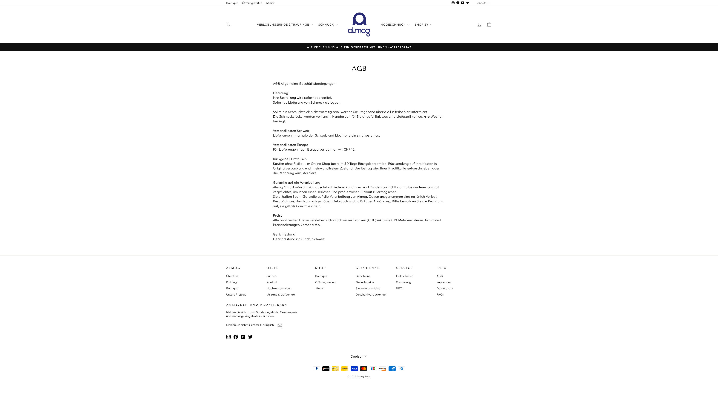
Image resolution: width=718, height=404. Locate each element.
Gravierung (403, 282)
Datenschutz (445, 288)
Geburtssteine (365, 282)
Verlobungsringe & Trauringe (283, 24)
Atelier (270, 3)
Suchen (271, 276)
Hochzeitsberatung (279, 288)
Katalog (231, 282)
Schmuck (326, 24)
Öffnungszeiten (252, 3)
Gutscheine (363, 276)
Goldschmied (404, 276)
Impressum (444, 282)
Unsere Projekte (236, 294)
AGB (440, 276)
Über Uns (232, 276)
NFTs (399, 288)
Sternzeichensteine (368, 288)
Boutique (232, 3)
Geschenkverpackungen (371, 294)
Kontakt (272, 282)
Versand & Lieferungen (281, 294)
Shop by (422, 24)
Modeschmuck (393, 24)
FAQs (440, 294)
